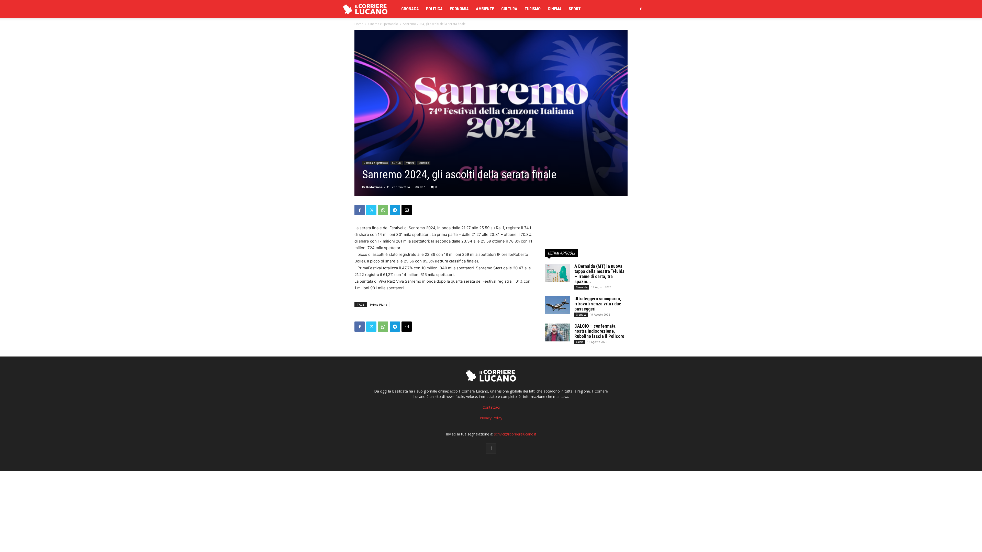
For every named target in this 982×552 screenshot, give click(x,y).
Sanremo (423, 163)
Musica (410, 163)
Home (358, 24)
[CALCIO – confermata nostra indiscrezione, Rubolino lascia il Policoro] (557, 332)
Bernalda (582, 287)
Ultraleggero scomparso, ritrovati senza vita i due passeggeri (597, 304)
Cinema (555, 8)
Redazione (374, 187)
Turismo (533, 8)
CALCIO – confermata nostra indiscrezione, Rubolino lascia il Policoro (599, 331)
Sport (575, 8)
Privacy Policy (491, 418)
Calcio (580, 342)
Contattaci (491, 407)
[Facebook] (640, 9)
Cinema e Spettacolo (383, 24)
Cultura (509, 8)
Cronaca (410, 8)
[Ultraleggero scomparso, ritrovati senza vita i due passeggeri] (557, 305)
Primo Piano (378, 304)
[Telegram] (395, 210)
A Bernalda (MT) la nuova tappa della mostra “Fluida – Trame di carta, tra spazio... (599, 273)
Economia (459, 8)
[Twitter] (371, 210)
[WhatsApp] (383, 210)
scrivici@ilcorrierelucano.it (515, 434)
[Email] (406, 210)
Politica (434, 8)
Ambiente (485, 8)
